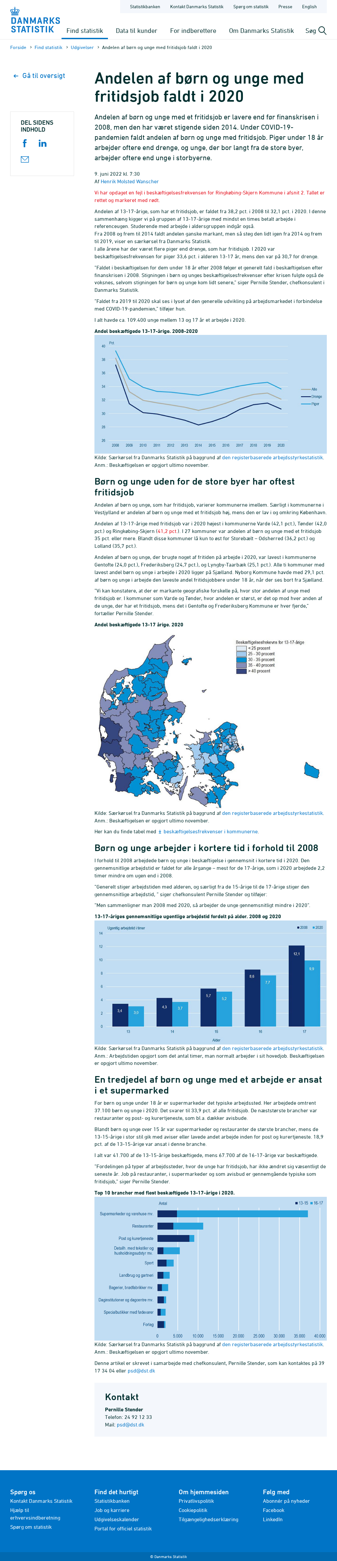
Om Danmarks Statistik (261, 30)
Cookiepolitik (193, 1510)
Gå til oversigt (43, 75)
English (309, 6)
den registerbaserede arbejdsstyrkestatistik (272, 457)
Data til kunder (136, 30)
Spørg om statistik (251, 6)
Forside (18, 47)
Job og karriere (111, 1510)
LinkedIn (273, 1519)
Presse (285, 6)
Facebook (273, 1510)
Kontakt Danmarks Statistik (196, 6)
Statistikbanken (145, 6)
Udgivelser (82, 47)
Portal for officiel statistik (123, 1528)
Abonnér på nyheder (286, 1501)
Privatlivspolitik (196, 1501)
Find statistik (84, 30)
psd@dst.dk (142, 1370)
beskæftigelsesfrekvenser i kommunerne (211, 831)
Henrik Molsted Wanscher (130, 181)
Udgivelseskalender (116, 1519)
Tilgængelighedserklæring (208, 1519)
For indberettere (193, 30)
